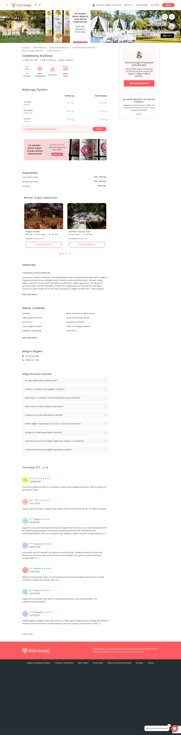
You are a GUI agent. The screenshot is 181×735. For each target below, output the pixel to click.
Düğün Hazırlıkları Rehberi (38, 663)
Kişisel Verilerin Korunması (119, 663)
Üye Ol (168, 5)
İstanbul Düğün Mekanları (59, 48)
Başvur (139, 113)
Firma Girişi (142, 5)
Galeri (169, 35)
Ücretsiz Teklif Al (44, 244)
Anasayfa (26, 48)
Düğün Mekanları (39, 48)
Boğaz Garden (33, 231)
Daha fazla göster (29, 294)
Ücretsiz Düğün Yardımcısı (108, 5)
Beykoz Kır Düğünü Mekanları (32, 51)
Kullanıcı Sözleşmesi (64, 663)
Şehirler (128, 5)
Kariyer (151, 663)
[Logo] (21, 5)
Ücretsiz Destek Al (139, 83)
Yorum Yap (27, 634)
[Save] (165, 17)
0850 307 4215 (30, 60)
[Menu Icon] (7, 5)
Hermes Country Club (79, 231)
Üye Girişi (154, 5)
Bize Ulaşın (83, 663)
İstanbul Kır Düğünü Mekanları (84, 48)
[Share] (172, 17)
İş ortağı (139, 663)
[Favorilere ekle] (59, 206)
